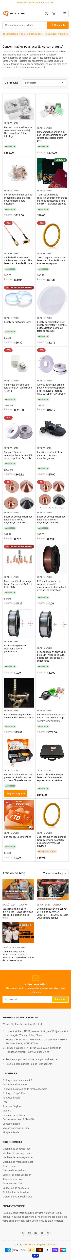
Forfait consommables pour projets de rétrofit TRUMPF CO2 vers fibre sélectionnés (18, 777)
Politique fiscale (11, 1097)
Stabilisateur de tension (15, 1192)
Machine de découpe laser (16, 1148)
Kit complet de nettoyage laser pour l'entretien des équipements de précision (50, 777)
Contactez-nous (11, 1123)
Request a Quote (16, 793)
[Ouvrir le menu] (65, 13)
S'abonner (59, 999)
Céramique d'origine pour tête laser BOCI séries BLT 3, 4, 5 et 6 (18, 387)
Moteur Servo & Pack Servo (17, 1196)
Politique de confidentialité (17, 1080)
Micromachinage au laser (16, 1128)
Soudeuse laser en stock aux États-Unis (35, 2)
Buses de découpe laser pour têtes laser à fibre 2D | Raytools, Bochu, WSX (18, 519)
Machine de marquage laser (17, 1161)
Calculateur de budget (14, 1115)
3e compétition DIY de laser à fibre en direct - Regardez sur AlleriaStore (35, 34)
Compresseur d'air (12, 1183)
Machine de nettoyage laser (17, 1157)
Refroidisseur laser (12, 1179)
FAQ (4, 1101)
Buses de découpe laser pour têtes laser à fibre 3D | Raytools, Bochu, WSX (51, 519)
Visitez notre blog (53, 873)
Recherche (60, 25)
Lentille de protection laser (17, 322)
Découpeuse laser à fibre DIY (18, 1119)
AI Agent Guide (10, 1132)
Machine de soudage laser (16, 1153)
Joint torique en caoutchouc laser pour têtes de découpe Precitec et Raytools (51, 260)
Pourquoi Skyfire (11, 1106)
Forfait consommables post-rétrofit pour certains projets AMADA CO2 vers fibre (51, 717)
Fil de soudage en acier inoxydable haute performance (15, 648)
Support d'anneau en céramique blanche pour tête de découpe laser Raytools (18, 455)
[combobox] (35, 25)
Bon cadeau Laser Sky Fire (17, 837)
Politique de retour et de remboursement (24, 1089)
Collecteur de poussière (15, 1187)
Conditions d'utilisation (15, 1084)
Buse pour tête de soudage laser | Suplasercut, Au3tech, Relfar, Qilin (18, 584)
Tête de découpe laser (14, 1170)
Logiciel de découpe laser (16, 1174)
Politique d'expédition (14, 1093)
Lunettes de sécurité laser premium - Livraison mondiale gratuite (50, 455)
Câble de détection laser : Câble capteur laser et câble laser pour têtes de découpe (18, 260)
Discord (6, 1110)
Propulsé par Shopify (46, 1244)
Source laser (9, 1166)
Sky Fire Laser (11, 123)
